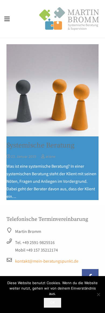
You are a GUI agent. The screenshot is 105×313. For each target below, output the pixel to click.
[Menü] (7, 19)
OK (52, 302)
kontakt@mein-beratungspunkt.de (46, 261)
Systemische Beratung (40, 145)
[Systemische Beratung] (52, 90)
